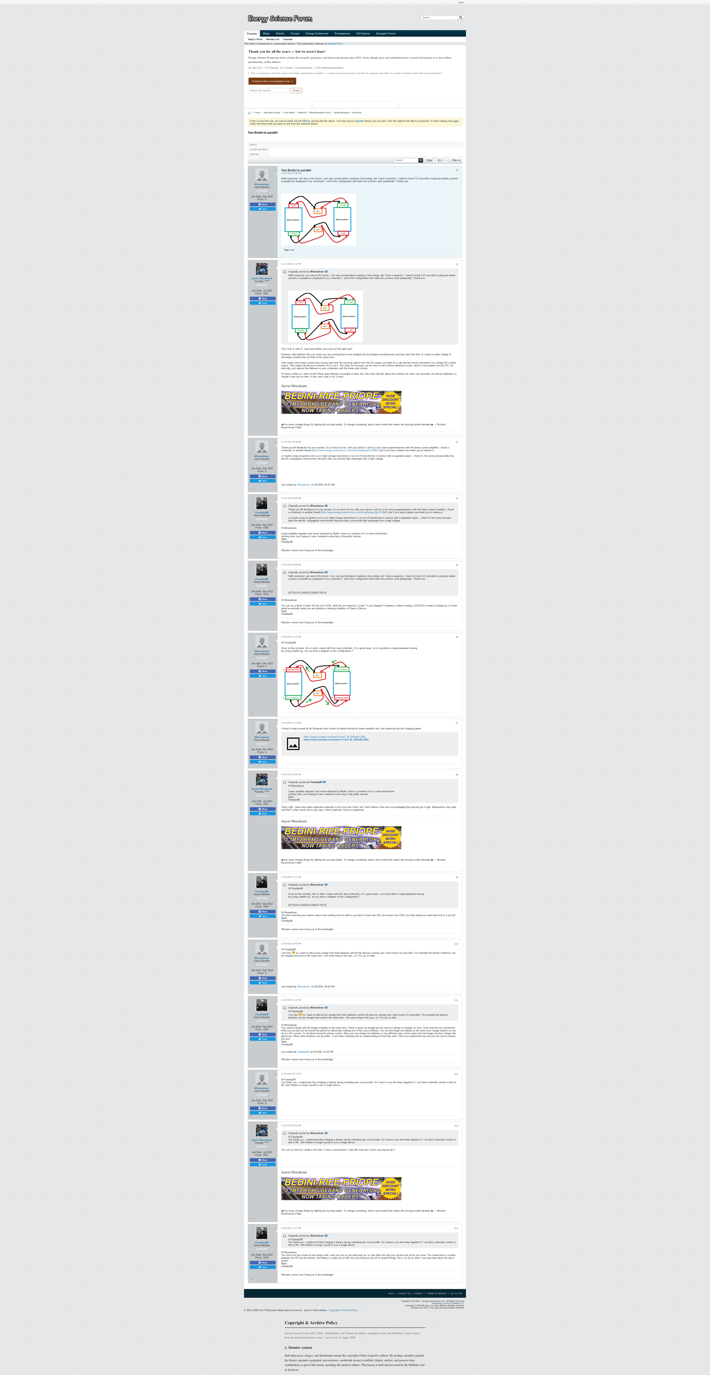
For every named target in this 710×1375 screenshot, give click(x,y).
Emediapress (342, 33)
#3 (457, 442)
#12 (456, 1074)
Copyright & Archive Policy (343, 1310)
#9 (457, 877)
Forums (252, 33)
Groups (295, 33)
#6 (457, 637)
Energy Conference (317, 33)
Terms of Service (437, 1293)
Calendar (288, 39)
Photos (254, 154)
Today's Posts (255, 39)
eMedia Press (335, 43)
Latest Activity (259, 149)
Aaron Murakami (262, 278)
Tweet (264, 208)
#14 (456, 1228)
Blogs (266, 33)
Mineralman (262, 184)
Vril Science (363, 33)
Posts (253, 145)
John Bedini (289, 112)
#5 (457, 565)
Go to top (456, 1293)
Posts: (260, 199)
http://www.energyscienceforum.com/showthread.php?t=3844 (345, 450)
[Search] (460, 17)
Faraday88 (261, 512)
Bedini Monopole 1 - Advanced (347, 112)
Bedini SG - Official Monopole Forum (314, 112)
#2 (457, 264)
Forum (257, 112)
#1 (457, 170)
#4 (457, 498)
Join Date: (256, 196)
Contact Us (404, 1293)
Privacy (419, 1293)
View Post (326, 271)
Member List (272, 39)
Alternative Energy (272, 112)
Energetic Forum (386, 33)
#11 (456, 1000)
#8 (457, 775)
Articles (280, 33)
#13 (456, 1126)
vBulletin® (447, 1303)
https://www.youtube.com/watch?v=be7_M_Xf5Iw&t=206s (335, 736)
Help (391, 1293)
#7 (457, 723)
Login (461, 2)
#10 (456, 944)
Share (264, 204)
